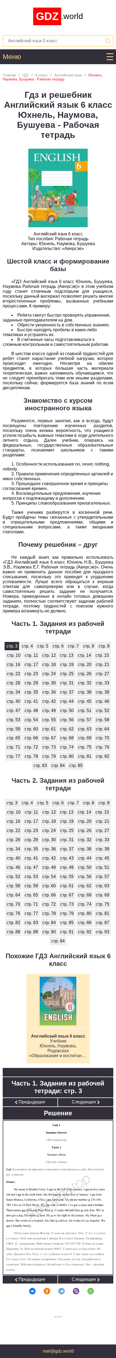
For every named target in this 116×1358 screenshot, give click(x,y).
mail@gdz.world (58, 1351)
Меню (12, 56)
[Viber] (72, 1291)
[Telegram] (58, 1291)
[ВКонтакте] (29, 1291)
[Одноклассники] (43, 1291)
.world (59, 16)
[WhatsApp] (87, 1291)
